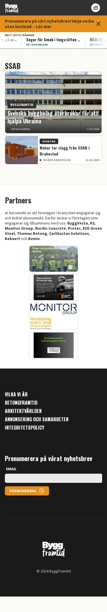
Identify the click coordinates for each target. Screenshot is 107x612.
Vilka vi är (16, 394)
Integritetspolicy (24, 428)
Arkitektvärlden (23, 411)
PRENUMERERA (22, 490)
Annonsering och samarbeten (36, 419)
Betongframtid (21, 403)
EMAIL (11, 468)
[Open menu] (95, 8)
